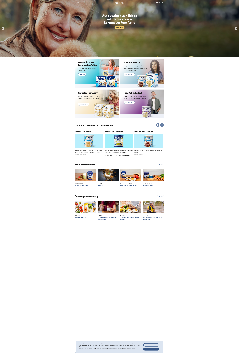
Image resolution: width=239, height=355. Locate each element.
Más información (129, 74)
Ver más (161, 164)
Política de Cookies (86, 350)
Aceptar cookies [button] (151, 349)
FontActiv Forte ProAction (114, 132)
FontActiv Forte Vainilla (83, 132)
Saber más (82, 74)
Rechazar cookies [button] (151, 345)
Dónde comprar (119, 27)
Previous (3, 28)
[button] (119, 3)
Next (235, 28)
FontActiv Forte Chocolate (143, 132)
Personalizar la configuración (113, 348)
